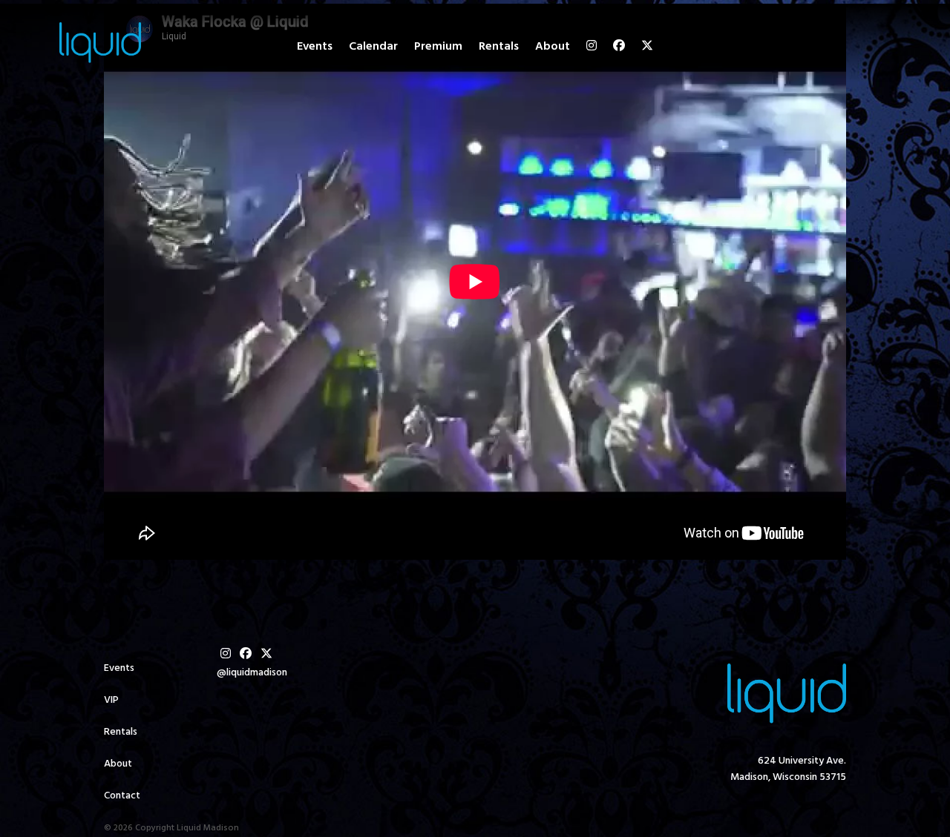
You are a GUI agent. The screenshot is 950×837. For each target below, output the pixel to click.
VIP (111, 700)
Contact (122, 795)
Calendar (373, 46)
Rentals (499, 46)
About (552, 46)
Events (314, 46)
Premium (438, 46)
